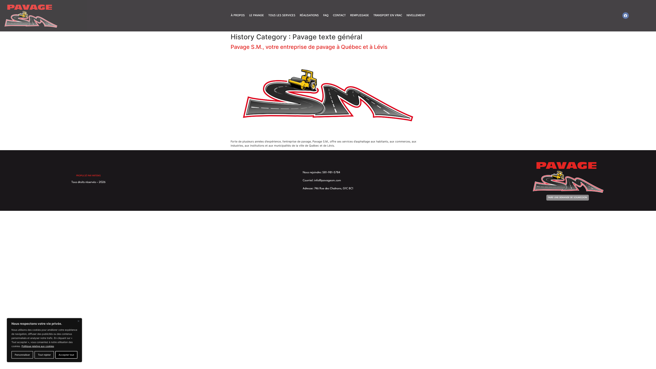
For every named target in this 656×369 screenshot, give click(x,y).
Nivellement (416, 15)
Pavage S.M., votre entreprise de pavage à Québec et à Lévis (309, 47)
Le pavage (256, 15)
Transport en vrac (387, 15)
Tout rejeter (44, 354)
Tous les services (281, 15)
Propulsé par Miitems (88, 176)
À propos (238, 15)
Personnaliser (22, 354)
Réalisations (309, 15)
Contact (339, 15)
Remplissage (359, 15)
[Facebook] (625, 15)
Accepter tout (66, 354)
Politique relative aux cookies (38, 346)
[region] (44, 340)
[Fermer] (78, 321)
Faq (326, 15)
